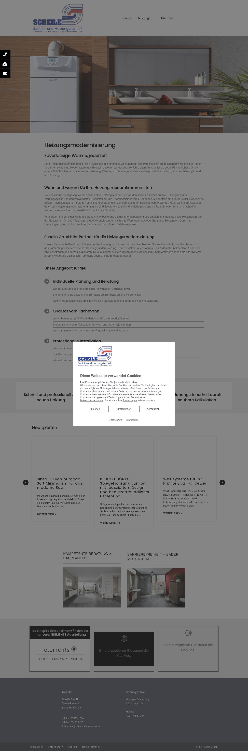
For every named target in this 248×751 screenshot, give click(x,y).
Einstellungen (124, 408)
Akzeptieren (153, 408)
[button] (5, 54)
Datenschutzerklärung (92, 400)
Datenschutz (115, 419)
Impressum (132, 419)
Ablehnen (95, 408)
